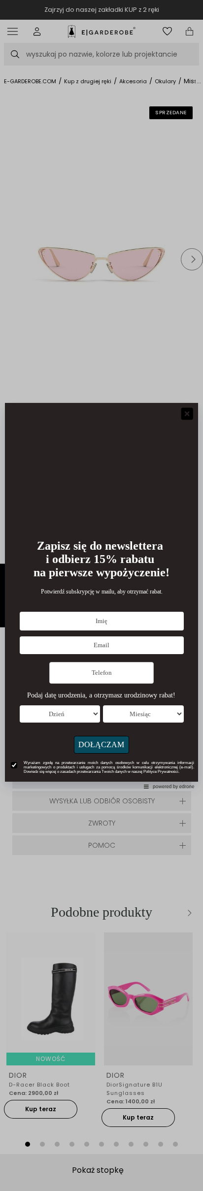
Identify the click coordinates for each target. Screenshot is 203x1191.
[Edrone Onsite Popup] (101, 595)
